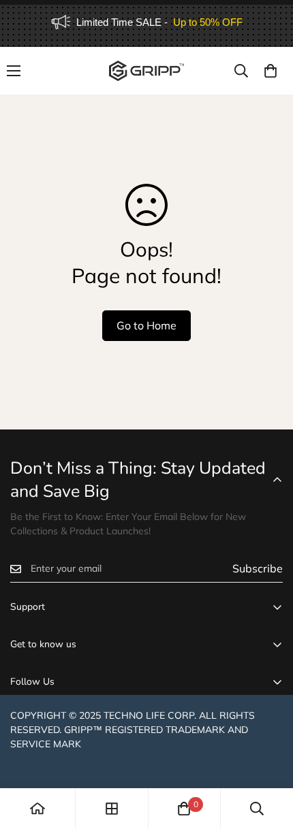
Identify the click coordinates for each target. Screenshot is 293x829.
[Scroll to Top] (268, 756)
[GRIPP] (146, 71)
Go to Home (146, 325)
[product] (37, 808)
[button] (270, 70)
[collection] (112, 808)
